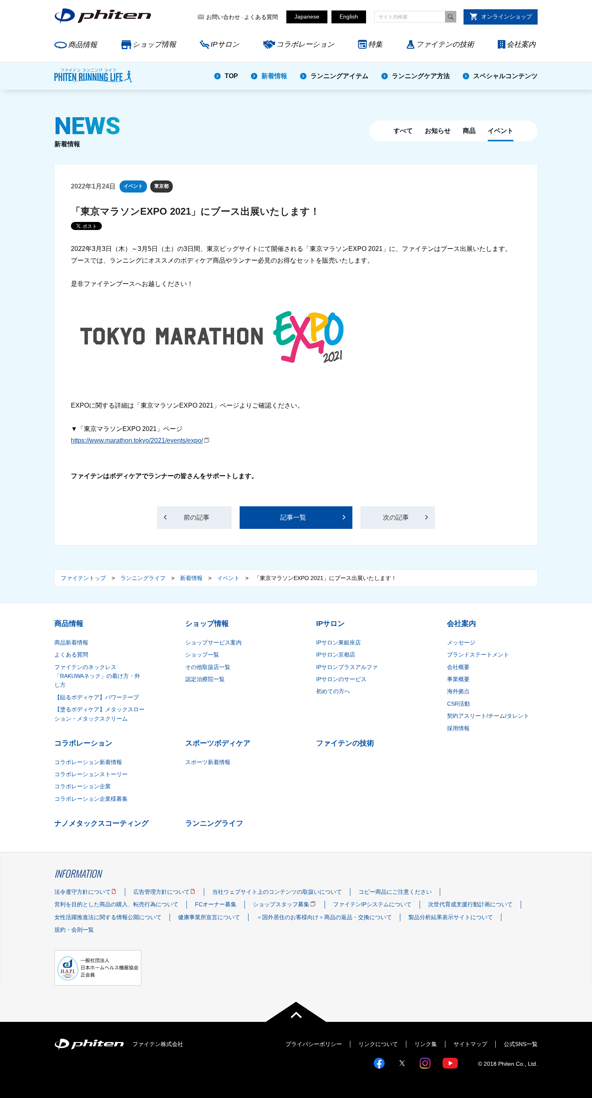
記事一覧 (293, 517)
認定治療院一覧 (205, 679)
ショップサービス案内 (213, 642)
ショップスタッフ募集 (281, 904)
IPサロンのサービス (341, 679)
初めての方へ (333, 691)
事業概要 (458, 679)
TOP (231, 76)
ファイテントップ (83, 578)
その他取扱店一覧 (207, 667)
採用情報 (458, 728)
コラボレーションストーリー (91, 774)
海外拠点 (458, 691)
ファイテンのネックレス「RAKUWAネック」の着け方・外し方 (97, 676)
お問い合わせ (223, 17)
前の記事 (196, 517)
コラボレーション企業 (82, 786)
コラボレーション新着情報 (88, 762)
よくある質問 (261, 17)
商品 (469, 130)
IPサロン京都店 (335, 654)
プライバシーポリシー (314, 1044)
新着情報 (274, 76)
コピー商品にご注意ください (395, 892)
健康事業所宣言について (209, 917)
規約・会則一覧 (74, 929)
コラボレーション (305, 44)
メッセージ (461, 642)
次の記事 (396, 517)
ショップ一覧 (202, 654)
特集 (375, 44)
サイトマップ (470, 1044)
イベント (500, 130)
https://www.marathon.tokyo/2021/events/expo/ (137, 440)
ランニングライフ (143, 578)
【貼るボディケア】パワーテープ (96, 697)
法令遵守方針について (82, 892)
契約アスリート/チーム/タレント (488, 716)
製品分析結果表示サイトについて (450, 917)
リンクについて (378, 1044)
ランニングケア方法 (421, 76)
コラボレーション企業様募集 (91, 799)
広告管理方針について (161, 892)
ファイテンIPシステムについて (372, 904)
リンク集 (425, 1044)
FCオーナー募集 (215, 904)
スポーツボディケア (217, 743)
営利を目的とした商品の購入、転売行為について (116, 904)
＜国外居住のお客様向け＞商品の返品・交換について (324, 917)
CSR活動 (458, 703)
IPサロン (225, 44)
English (348, 16)
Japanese (306, 16)
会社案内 (521, 44)
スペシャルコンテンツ (505, 76)
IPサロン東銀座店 (338, 642)
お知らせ (438, 130)
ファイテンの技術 (445, 44)
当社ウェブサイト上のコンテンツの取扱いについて (277, 892)
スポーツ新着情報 (207, 762)
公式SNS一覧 (521, 1044)
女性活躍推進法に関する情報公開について (107, 917)
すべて (403, 130)
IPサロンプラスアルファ (347, 667)
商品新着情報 (71, 642)
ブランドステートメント (478, 654)
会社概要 (458, 667)
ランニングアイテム (339, 76)
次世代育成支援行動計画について (470, 904)
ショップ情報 (154, 44)
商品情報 (82, 45)
